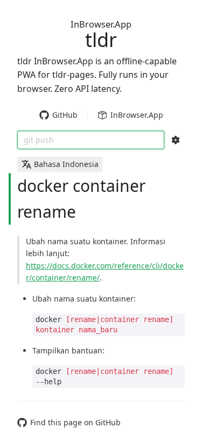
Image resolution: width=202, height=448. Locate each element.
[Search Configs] (175, 140)
